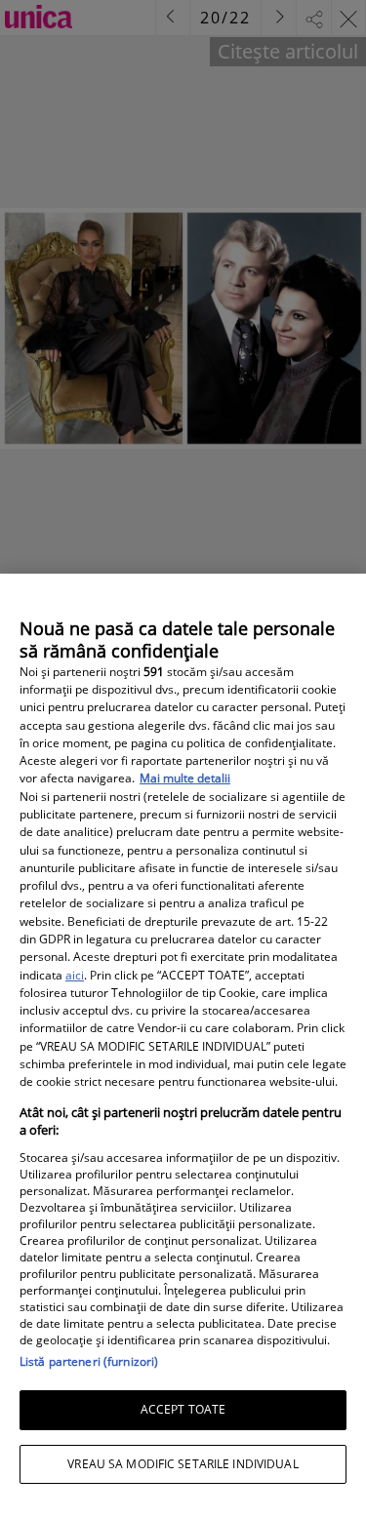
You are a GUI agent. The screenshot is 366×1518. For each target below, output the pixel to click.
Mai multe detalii (185, 778)
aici (74, 975)
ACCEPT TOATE (183, 1409)
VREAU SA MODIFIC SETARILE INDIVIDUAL (182, 1464)
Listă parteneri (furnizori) (89, 1361)
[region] (183, 1046)
